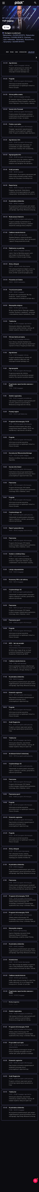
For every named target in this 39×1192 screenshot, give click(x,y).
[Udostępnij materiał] (18, 27)
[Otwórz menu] (3, 2)
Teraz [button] (12, 52)
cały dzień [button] (31, 52)
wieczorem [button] (23, 52)
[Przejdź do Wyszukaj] (35, 3)
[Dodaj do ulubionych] (13, 27)
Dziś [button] (7, 52)
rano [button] (16, 52)
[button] (36, 57)
